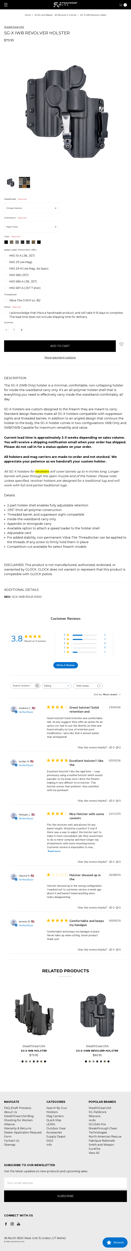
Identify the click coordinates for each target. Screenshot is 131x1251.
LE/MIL (51, 1124)
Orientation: (15, 217)
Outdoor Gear (56, 1128)
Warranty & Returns (17, 1128)
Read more (54, 851)
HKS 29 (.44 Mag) (20, 262)
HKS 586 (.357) (19, 275)
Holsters (52, 1112)
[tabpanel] (34, 1025)
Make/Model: (15, 199)
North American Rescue (105, 1136)
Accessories (54, 1132)
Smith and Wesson (101, 1144)
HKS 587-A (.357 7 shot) (25, 288)
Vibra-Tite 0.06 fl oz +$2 (25, 300)
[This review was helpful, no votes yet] (111, 747)
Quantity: (9, 322)
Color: (12, 236)
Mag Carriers (54, 1116)
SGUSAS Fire (97, 1124)
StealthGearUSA (100, 1108)
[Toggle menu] (4, 4)
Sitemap (9, 1144)
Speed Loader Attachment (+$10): (20, 249)
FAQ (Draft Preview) (17, 1108)
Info (49, 1144)
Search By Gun (56, 1108)
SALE (49, 1140)
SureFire (94, 1148)
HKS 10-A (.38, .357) (22, 255)
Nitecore (94, 1116)
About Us (10, 1112)
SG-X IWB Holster (34, 1050)
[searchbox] (22, 685)
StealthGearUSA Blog (19, 1116)
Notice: (12, 307)
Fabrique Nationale (102, 1140)
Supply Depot (56, 1136)
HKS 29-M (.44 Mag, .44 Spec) (28, 268)
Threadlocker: (10, 294)
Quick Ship (53, 1120)
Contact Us (11, 1140)
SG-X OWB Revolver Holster (97, 1050)
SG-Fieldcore (97, 1112)
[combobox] (56, 686)
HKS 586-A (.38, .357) (23, 281)
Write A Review (65, 665)
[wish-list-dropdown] (121, 344)
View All (94, 1153)
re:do (92, 1120)
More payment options (60, 357)
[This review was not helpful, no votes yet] (117, 747)
